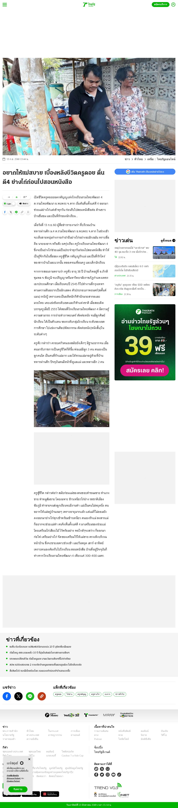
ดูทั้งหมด (166, 240)
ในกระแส (51, 731)
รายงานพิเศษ (100, 731)
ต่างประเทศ (120, 276)
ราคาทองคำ (8, 739)
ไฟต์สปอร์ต (63, 751)
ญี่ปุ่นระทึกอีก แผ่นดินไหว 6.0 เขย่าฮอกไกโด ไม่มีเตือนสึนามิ (132, 268)
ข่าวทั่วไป (118, 694)
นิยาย (143, 735)
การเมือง (118, 294)
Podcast (98, 739)
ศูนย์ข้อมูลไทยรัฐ (68, 768)
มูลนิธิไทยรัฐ (52, 768)
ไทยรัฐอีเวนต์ (101, 751)
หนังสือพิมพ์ (124, 731)
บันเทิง (164, 731)
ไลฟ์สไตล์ (122, 739)
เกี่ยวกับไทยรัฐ (36, 768)
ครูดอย (58, 694)
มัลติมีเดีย (145, 739)
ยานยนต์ (74, 735)
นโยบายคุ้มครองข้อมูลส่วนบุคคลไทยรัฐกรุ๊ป (38, 772)
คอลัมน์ (144, 731)
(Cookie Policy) (13, 781)
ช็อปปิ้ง (98, 747)
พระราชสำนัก (9, 731)
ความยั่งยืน (31, 739)
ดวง (96, 735)
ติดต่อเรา (36, 776)
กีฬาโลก (6, 755)
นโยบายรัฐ (8, 735)
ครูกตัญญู (81, 694)
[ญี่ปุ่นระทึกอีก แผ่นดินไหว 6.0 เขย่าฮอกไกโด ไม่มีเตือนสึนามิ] (164, 271)
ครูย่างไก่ (94, 694)
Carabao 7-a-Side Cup (70, 755)
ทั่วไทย (142, 159)
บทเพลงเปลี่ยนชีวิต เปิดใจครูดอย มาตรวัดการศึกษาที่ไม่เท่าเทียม (40, 658)
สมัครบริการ (161, 4)
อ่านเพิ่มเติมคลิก (14, 777)
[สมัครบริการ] (145, 342)
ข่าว (132, 159)
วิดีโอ (163, 735)
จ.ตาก (106, 694)
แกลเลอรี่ (47, 755)
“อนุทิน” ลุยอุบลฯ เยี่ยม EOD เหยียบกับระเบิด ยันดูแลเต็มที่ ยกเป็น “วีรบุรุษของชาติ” (132, 287)
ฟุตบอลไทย (32, 751)
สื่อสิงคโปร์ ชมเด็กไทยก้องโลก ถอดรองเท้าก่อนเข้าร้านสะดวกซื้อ (40, 670)
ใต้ (115, 257)
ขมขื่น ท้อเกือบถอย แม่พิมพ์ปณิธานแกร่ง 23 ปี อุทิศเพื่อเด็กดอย (40, 646)
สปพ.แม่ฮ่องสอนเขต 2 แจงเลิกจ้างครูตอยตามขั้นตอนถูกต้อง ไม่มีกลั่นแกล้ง (46, 664)
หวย (120, 735)
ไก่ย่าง (69, 694)
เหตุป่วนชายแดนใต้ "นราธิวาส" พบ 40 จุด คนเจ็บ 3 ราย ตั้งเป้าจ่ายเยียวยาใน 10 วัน (132, 250)
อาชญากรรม (53, 735)
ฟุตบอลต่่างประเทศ (12, 751)
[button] (5, 212)
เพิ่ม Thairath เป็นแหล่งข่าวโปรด (147, 171)
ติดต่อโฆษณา (50, 776)
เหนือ (153, 159)
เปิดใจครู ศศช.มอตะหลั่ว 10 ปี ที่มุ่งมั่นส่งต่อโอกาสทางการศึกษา (40, 652)
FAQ (81, 768)
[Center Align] (29, 759)
